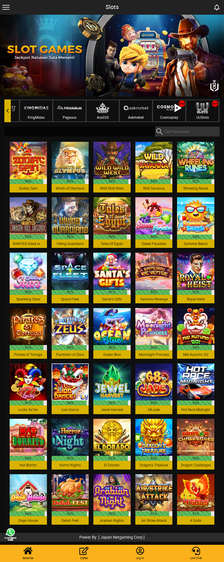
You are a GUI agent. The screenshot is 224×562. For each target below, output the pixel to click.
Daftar (84, 558)
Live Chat (196, 558)
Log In (140, 558)
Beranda (28, 558)
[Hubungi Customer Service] (10, 534)
